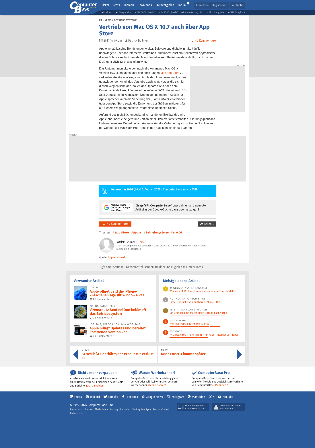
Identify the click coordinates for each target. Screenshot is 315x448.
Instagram (177, 397)
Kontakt (88, 409)
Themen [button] (128, 5)
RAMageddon (124, 12)
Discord (95, 397)
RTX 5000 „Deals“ (145, 12)
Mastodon (198, 397)
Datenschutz (76, 413)
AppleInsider (115, 257)
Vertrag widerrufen (120, 409)
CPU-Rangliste (237, 12)
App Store (122, 232)
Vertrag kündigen (142, 409)
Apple (137, 232)
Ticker (105, 5)
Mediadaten (101, 409)
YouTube (227, 397)
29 (102, 336)
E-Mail (141, 242)
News (107, 20)
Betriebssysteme (125, 20)
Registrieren (219, 5)
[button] (237, 5)
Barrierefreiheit (161, 409)
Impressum (76, 409)
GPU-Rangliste (216, 12)
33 (102, 317)
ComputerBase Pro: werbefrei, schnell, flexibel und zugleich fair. (154, 267)
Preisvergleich (164, 5)
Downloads (144, 5)
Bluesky (113, 397)
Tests (116, 5)
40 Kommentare (116, 223)
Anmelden (202, 5)
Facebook (132, 397)
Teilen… (208, 224)
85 (102, 299)
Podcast (107, 12)
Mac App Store (169, 72)
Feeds (78, 397)
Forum (182, 5)
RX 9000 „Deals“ (169, 12)
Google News (154, 397)
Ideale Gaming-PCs (193, 12)
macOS (178, 232)
